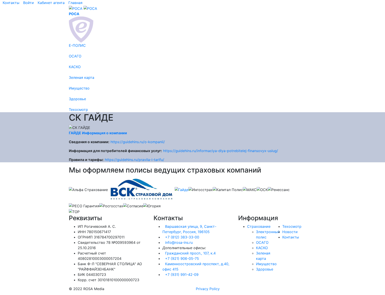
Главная (75, 2)
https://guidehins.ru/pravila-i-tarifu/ (134, 159)
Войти (28, 2)
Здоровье (264, 269)
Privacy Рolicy (208, 289)
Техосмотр (291, 226)
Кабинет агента (51, 2)
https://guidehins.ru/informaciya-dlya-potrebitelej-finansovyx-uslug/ (220, 151)
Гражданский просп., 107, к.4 (190, 253)
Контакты (11, 2)
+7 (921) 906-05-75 (182, 258)
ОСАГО (262, 242)
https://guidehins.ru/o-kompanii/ (138, 142)
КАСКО (262, 248)
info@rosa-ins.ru (179, 242)
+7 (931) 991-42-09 (182, 274)
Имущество (266, 264)
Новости (290, 232)
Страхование (258, 226)
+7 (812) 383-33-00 (182, 237)
